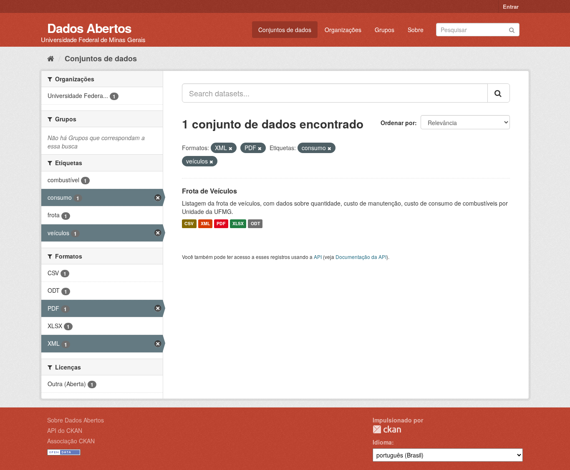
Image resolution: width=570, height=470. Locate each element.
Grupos (384, 29)
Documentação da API (360, 256)
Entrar (511, 6)
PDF (221, 224)
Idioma (382, 442)
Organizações (343, 29)
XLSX (238, 224)
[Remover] (230, 148)
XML (205, 224)
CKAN (387, 429)
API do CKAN (64, 430)
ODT (255, 224)
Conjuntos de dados (284, 29)
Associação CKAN (71, 441)
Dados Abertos (89, 28)
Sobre (416, 29)
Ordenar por (398, 122)
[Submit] (511, 29)
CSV (189, 224)
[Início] (50, 58)
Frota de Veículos (209, 191)
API (318, 256)
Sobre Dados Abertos (75, 420)
